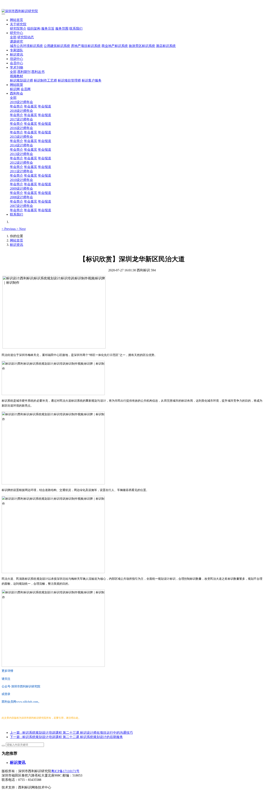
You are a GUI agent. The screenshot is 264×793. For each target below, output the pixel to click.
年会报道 (44, 106)
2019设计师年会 (21, 102)
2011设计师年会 (21, 171)
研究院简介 (18, 28)
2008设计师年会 (21, 197)
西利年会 (16, 93)
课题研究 (16, 41)
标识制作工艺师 (45, 80)
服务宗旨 (47, 28)
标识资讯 (16, 54)
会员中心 (16, 63)
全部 (13, 37)
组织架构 (33, 28)
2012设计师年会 (21, 162)
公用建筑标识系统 (57, 46)
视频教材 (16, 76)
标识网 (15, 89)
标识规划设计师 (21, 80)
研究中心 (16, 33)
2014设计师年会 (21, 145)
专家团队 (16, 50)
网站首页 (16, 20)
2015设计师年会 (21, 136)
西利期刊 (24, 71)
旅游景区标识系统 (142, 46)
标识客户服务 (91, 80)
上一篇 (71, 732)
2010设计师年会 (21, 180)
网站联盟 (16, 84)
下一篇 (66, 737)
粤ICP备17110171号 (65, 771)
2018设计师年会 (21, 110)
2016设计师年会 (21, 128)
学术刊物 (16, 67)
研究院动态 (25, 37)
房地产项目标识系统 (86, 46)
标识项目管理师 (69, 80)
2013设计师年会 (21, 154)
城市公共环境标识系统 (26, 46)
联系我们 (75, 28)
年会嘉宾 (30, 106)
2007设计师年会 (21, 206)
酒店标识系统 (166, 46)
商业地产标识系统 (114, 46)
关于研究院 (18, 24)
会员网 (26, 89)
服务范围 (61, 28)
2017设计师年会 (21, 119)
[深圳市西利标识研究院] (132, 11)
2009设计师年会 (21, 188)
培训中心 (16, 59)
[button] (9, 229)
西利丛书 (38, 71)
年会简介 (16, 106)
